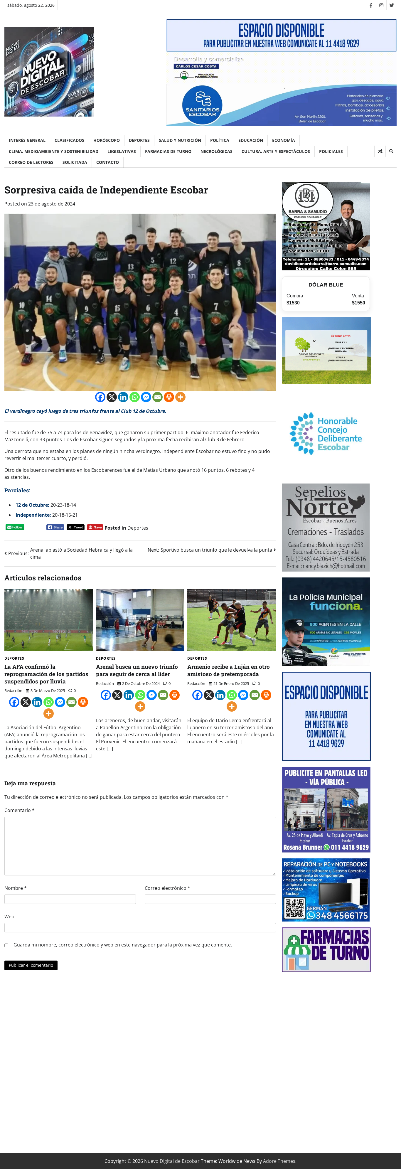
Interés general (27, 140)
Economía (283, 140)
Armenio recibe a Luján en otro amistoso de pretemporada (228, 670)
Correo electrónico (167, 888)
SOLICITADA (75, 162)
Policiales (331, 151)
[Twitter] (391, 5)
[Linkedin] (123, 397)
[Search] (391, 151)
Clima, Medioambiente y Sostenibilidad (53, 151)
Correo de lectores (31, 162)
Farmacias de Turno (168, 151)
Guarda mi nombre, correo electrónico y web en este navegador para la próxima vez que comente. (123, 944)
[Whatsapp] (134, 397)
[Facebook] (371, 5)
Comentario (19, 810)
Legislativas (121, 151)
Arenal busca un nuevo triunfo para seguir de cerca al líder (137, 670)
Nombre (15, 888)
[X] (112, 397)
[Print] (169, 397)
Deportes (139, 140)
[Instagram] (381, 5)
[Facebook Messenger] (146, 397)
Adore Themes (279, 1161)
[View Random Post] (380, 151)
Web (9, 916)
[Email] (157, 397)
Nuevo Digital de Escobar (172, 1161)
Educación (250, 140)
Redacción (13, 690)
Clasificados (69, 140)
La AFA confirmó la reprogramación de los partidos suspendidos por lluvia (46, 674)
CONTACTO (107, 162)
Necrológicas (216, 151)
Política (219, 140)
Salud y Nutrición (180, 140)
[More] (180, 397)
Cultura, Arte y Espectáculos (276, 151)
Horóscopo (106, 140)
